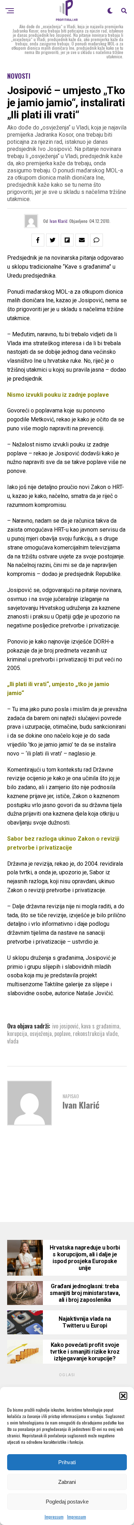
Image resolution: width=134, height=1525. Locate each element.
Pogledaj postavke (67, 1502)
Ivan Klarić (59, 221)
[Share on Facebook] (37, 240)
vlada (13, 1041)
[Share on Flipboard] (67, 240)
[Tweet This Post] (52, 240)
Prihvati (67, 1462)
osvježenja (41, 1033)
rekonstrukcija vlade (95, 1033)
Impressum (54, 1517)
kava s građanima (100, 1026)
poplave (62, 1033)
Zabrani (67, 1482)
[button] (123, 1395)
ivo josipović (65, 1026)
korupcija (17, 1033)
